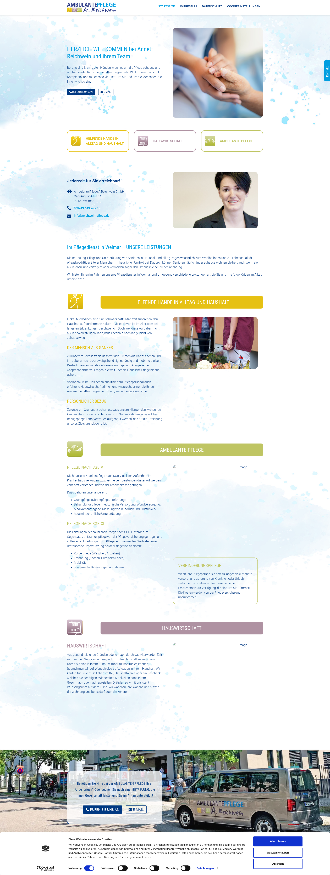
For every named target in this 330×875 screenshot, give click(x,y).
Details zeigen (205, 868)
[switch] (123, 868)
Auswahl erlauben (278, 852)
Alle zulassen (278, 841)
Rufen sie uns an (82, 91)
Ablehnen (278, 863)
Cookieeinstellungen (243, 6)
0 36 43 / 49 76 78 (86, 208)
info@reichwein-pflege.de (91, 215)
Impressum (188, 6)
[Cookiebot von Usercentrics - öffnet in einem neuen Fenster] (46, 868)
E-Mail (107, 91)
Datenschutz (212, 6)
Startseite (166, 6)
